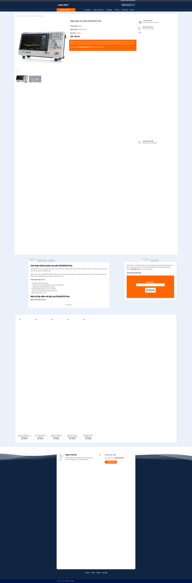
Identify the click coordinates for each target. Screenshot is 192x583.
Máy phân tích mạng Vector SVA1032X (72, 436)
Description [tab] (32, 260)
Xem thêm (68, 304)
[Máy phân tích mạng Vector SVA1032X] (72, 375)
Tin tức (117, 10)
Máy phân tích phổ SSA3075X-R (88, 436)
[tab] (146, 260)
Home (17, 16)
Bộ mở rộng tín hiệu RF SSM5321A (40, 436)
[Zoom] (17, 69)
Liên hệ (132, 10)
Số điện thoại (150, 282)
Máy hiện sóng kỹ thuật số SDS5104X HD (24, 436)
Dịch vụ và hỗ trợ (98, 10)
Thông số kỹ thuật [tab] (42, 260)
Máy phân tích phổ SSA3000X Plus (36, 16)
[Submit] (134, 5)
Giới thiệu (125, 10)
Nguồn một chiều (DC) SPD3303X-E (56, 436)
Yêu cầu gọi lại (150, 290)
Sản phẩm (88, 10)
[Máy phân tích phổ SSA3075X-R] (88, 375)
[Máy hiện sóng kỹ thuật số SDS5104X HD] (24, 375)
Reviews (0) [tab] (51, 260)
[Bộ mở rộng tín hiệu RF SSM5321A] (40, 375)
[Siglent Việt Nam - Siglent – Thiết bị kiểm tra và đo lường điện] (63, 5)
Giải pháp (109, 10)
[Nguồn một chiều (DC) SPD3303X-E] (56, 375)
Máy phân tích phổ (24, 16)
